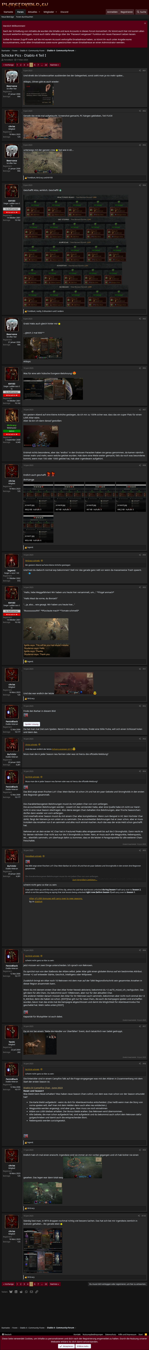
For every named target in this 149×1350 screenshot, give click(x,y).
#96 (144, 950)
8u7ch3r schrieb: (32, 777)
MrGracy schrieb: (32, 560)
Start (141, 1334)
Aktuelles (32, 11)
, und (40, 178)
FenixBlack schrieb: (33, 856)
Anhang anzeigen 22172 (62, 749)
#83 (144, 145)
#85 (144, 319)
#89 (144, 555)
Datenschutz (110, 1334)
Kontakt (77, 1334)
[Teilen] (140, 70)
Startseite (8, 11)
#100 (144, 1216)
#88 (144, 465)
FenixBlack (8, 59)
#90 (144, 587)
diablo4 (38, 901)
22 (46, 65)
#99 (144, 1150)
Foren (20, 11)
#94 (144, 771)
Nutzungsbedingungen (93, 1334)
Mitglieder (49, 11)
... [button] (41, 65)
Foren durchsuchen (24, 16)
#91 (144, 669)
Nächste (53, 65)
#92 (144, 706)
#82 (144, 111)
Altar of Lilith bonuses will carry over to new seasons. (56, 898)
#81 (144, 70)
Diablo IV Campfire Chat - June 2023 (43, 1087)
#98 (144, 1063)
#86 (144, 368)
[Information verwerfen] (144, 23)
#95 (144, 850)
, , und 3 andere (45, 311)
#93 (144, 739)
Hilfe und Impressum (127, 1334)
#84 (144, 185)
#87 (144, 409)
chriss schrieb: (31, 744)
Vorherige (9, 65)
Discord (64, 11)
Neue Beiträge (7, 16)
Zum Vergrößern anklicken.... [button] (84, 879)
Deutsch (7, 1334)
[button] (39, 12)
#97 (144, 1026)
